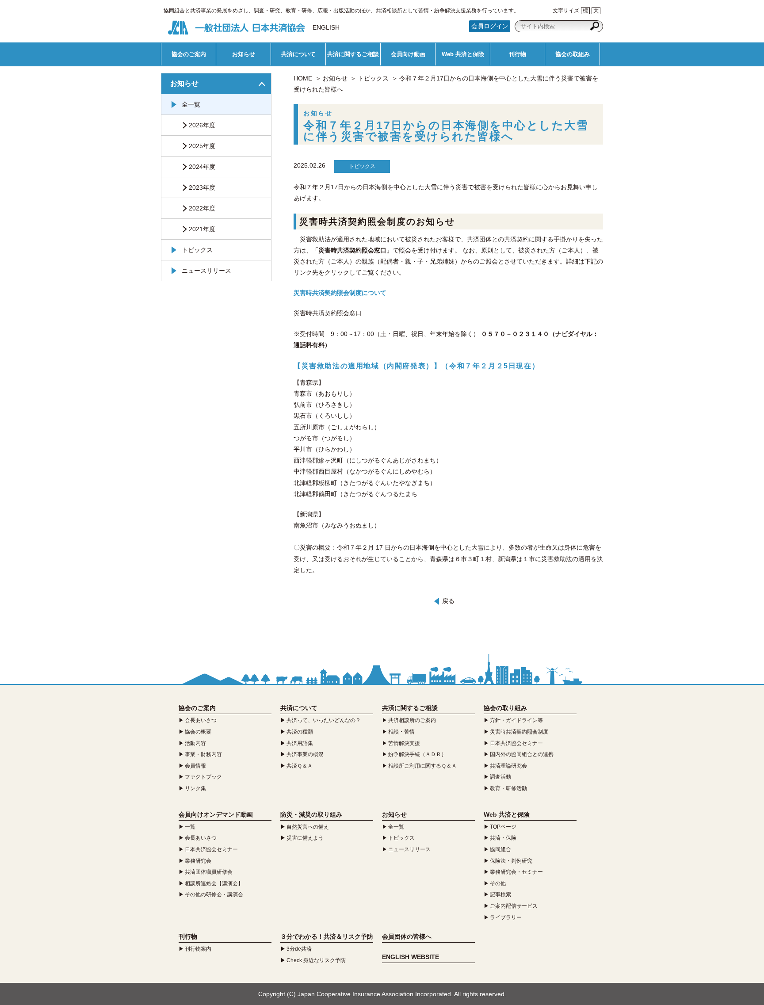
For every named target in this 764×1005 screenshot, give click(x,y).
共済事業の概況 (305, 754)
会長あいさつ (201, 720)
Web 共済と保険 (463, 54)
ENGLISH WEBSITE (410, 956)
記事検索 (500, 894)
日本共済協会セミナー (516, 743)
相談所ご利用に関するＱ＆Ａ (422, 766)
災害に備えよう (305, 838)
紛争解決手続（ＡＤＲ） (417, 754)
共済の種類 (299, 732)
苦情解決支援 (404, 743)
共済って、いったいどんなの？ (323, 720)
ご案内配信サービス (514, 906)
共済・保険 (503, 838)
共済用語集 (299, 743)
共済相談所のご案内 (412, 720)
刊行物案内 (198, 949)
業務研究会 (198, 861)
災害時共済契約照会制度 (519, 732)
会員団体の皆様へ (407, 936)
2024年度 (202, 166)
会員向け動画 (408, 54)
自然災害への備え (307, 827)
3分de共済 (299, 949)
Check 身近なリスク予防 (316, 960)
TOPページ (503, 827)
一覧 (190, 827)
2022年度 (202, 208)
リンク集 (195, 788)
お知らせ (243, 54)
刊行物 (517, 54)
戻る (448, 600)
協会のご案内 (189, 54)
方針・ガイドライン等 (516, 720)
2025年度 (202, 145)
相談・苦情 (401, 732)
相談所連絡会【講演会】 (214, 883)
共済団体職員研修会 (209, 872)
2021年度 (202, 229)
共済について (298, 54)
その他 (498, 883)
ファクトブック (203, 777)
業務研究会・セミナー (516, 872)
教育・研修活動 (508, 788)
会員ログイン (489, 26)
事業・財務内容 (203, 754)
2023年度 (202, 187)
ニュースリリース (206, 270)
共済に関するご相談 (353, 54)
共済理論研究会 (508, 766)
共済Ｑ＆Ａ (299, 766)
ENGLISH (326, 27)
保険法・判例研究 (511, 861)
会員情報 (195, 766)
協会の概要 (198, 732)
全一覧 (191, 104)
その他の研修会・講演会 (214, 894)
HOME (303, 78)
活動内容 (195, 743)
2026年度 (202, 125)
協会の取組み (572, 54)
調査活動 (500, 777)
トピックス (373, 78)
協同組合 (500, 849)
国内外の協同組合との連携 (522, 754)
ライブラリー (506, 917)
